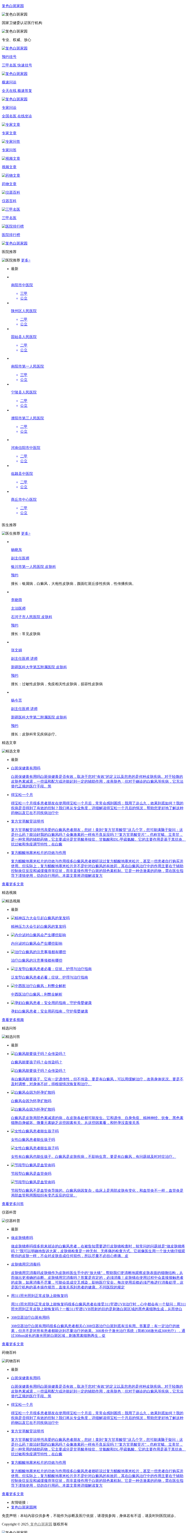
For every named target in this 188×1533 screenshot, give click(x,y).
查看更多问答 (13, 1204)
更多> (25, 260)
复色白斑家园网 (24, 1507)
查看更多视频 (13, 1020)
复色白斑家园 (40, 1524)
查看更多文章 (13, 884)
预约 (14, 575)
